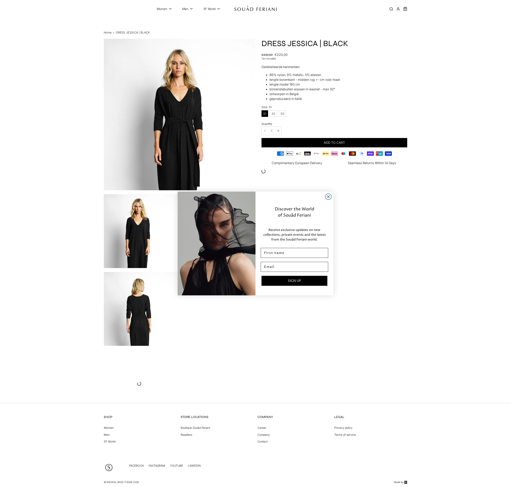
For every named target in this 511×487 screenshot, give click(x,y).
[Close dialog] (328, 197)
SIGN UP (294, 281)
